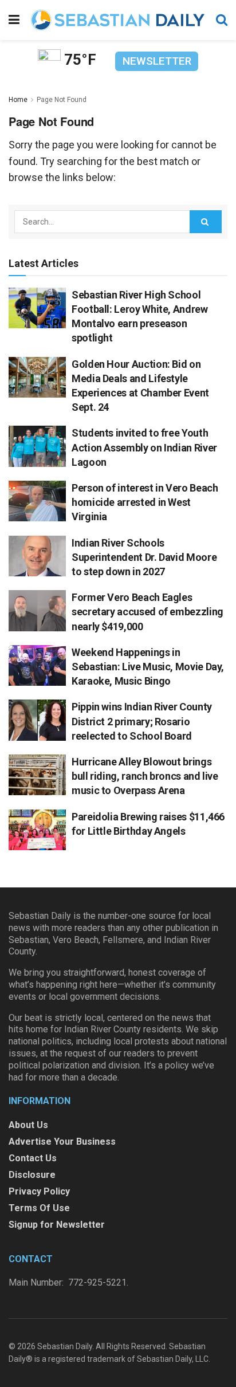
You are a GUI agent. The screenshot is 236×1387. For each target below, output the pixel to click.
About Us (28, 1124)
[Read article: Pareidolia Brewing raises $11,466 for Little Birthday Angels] (37, 830)
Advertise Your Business (62, 1141)
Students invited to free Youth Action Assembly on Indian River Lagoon (144, 447)
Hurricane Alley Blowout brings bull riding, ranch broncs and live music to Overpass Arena (145, 776)
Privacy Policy (39, 1191)
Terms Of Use (39, 1208)
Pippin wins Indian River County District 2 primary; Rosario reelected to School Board (142, 721)
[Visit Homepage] (117, 20)
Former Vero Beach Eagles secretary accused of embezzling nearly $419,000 (147, 611)
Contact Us (33, 1158)
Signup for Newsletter (57, 1224)
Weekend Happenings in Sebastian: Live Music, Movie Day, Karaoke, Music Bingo (148, 666)
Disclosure (32, 1174)
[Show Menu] (14, 20)
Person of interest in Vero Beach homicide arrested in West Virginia (145, 502)
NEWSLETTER (157, 61)
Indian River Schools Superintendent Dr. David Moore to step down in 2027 (144, 557)
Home (18, 100)
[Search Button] (221, 20)
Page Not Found (61, 100)
